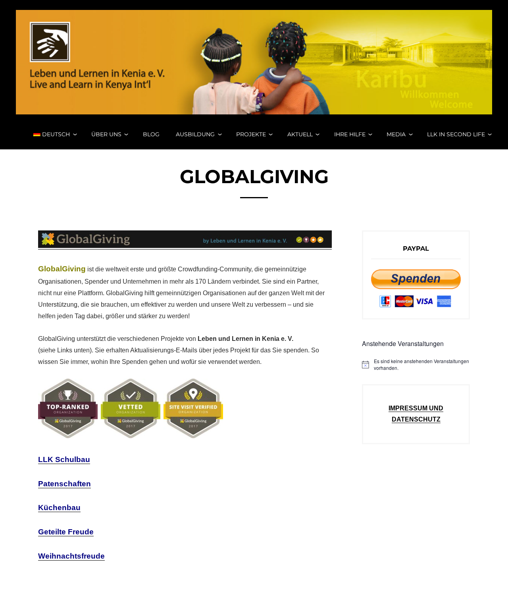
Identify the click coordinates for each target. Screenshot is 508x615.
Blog (151, 134)
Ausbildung (195, 134)
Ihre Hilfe (350, 134)
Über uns (106, 134)
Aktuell (300, 134)
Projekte (251, 134)
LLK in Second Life (456, 134)
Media (396, 134)
